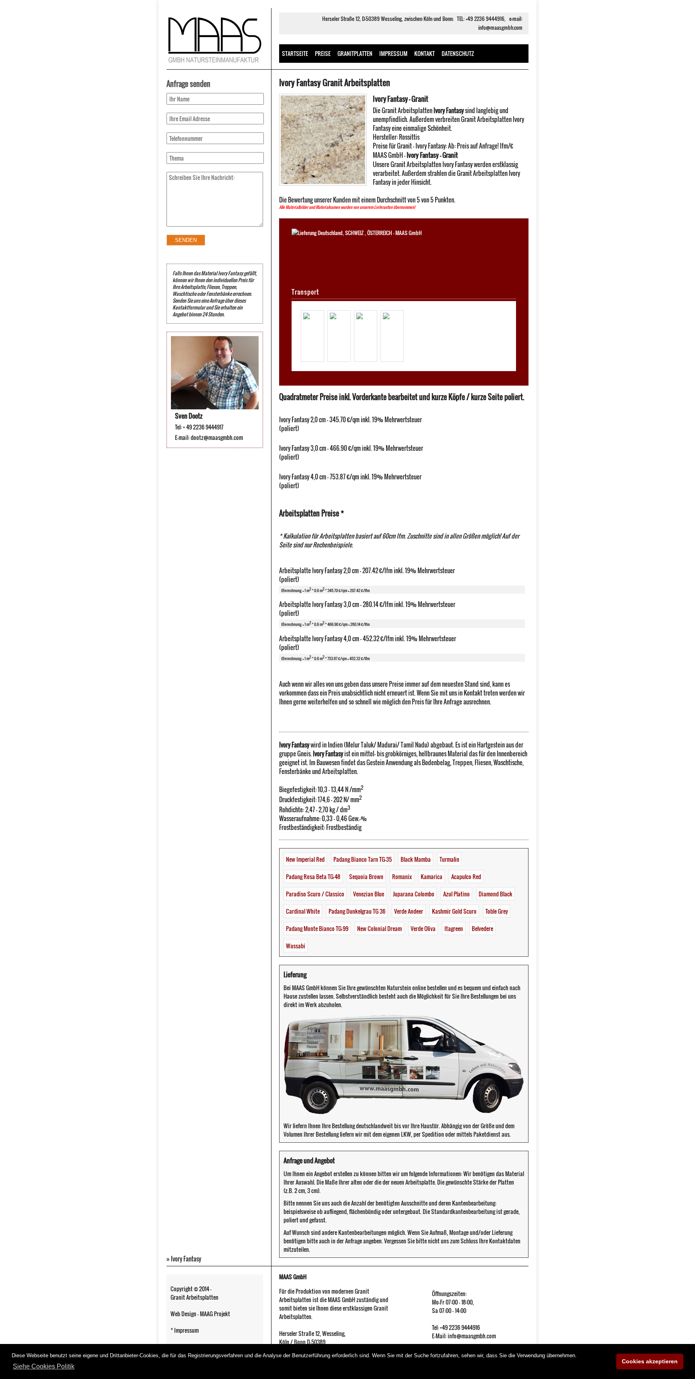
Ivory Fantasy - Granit (400, 99)
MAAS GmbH (292, 1276)
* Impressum (185, 1330)
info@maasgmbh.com (500, 27)
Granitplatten (354, 53)
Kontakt (424, 53)
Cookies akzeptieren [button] (650, 1361)
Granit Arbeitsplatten (194, 1297)
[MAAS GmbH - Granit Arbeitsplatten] (215, 64)
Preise (323, 53)
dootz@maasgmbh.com (217, 437)
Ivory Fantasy (186, 1258)
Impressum (393, 53)
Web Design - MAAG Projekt (200, 1313)
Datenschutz (458, 53)
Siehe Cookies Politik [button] (43, 1366)
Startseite (295, 53)
